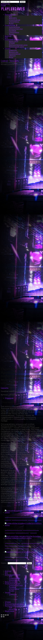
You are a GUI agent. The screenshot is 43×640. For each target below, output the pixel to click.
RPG (10, 16)
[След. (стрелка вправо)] (3, 616)
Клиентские (10, 25)
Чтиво (8, 48)
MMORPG (13, 18)
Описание (9, 398)
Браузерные (10, 14)
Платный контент (13, 39)
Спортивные (14, 20)
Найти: (4, 563)
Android (8, 36)
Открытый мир (16, 29)
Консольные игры (16, 47)
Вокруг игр (13, 52)
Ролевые (12, 31)
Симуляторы (14, 27)
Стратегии (14, 22)
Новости (13, 50)
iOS (6, 38)
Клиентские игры (12, 584)
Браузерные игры (12, 575)
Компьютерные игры (18, 45)
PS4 (10, 607)
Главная (4, 61)
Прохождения (14, 54)
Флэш (11, 23)
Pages (3, 5)
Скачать (4, 388)
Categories (5, 4)
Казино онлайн (11, 582)
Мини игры (13, 41)
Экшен (11, 34)
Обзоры (12, 56)
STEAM (12, 43)
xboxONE (13, 609)
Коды (11, 57)
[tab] (23, 398)
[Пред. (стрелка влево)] (1, 616)
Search (23, 2)
